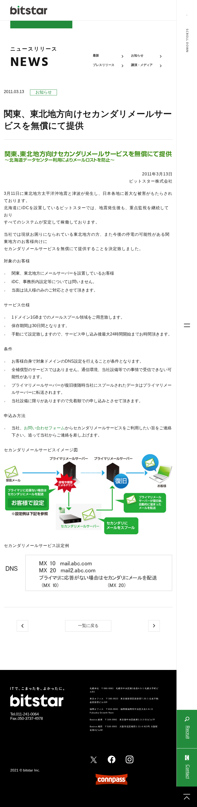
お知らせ (137, 55)
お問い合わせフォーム (44, 428)
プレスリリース (103, 65)
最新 (96, 55)
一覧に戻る (88, 625)
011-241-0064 (27, 714)
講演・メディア (142, 65)
